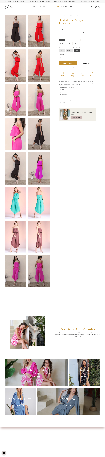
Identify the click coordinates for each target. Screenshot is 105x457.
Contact (27, 433)
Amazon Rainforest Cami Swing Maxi (82, 112)
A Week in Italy (66, 15)
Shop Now (36, 376)
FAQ (26, 431)
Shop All (7, 429)
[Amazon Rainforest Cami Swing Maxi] (65, 114)
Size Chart (7, 431)
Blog (6, 441)
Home (60, 15)
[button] (92, 6)
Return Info (8, 437)
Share (63, 105)
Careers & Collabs (29, 435)
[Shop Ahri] (9, 6)
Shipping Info (8, 435)
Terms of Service (29, 437)
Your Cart (7, 433)
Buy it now (87, 63)
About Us (27, 429)
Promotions (8, 439)
